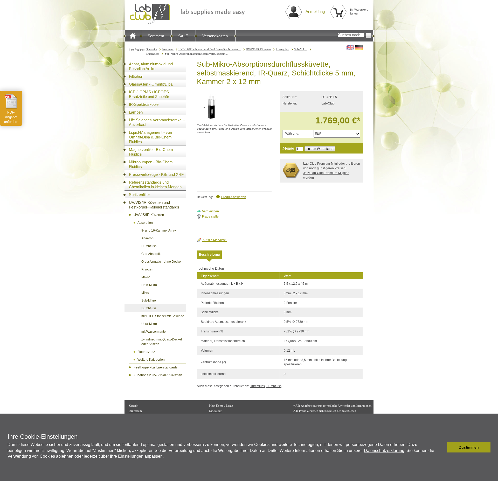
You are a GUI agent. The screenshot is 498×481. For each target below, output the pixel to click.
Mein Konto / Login (221, 405)
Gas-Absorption (152, 254)
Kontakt (133, 405)
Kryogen (147, 269)
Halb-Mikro (149, 285)
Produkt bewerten (233, 197)
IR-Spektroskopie (143, 104)
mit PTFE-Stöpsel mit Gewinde (162, 316)
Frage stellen (211, 216)
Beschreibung (209, 254)
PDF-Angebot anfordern (11, 117)
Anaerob (147, 238)
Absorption (282, 49)
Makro (145, 277)
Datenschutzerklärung (384, 450)
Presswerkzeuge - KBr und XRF (156, 174)
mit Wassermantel (154, 331)
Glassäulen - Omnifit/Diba (150, 84)
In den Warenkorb (320, 149)
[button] (441, 447)
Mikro (145, 293)
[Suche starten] (368, 35)
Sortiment (156, 36)
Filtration (136, 76)
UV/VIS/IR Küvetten (258, 49)
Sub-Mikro (300, 49)
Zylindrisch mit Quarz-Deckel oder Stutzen (161, 342)
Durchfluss (152, 53)
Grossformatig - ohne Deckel (161, 261)
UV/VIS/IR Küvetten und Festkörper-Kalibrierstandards (154, 204)
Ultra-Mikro (149, 324)
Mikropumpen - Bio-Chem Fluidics (151, 164)
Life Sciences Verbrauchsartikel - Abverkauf (157, 122)
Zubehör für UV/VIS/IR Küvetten (158, 375)
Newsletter (215, 410)
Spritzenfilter (139, 194)
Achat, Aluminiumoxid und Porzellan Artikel (151, 66)
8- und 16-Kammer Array (158, 230)
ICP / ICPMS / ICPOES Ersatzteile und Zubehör (149, 94)
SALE (183, 36)
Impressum (135, 410)
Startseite (151, 49)
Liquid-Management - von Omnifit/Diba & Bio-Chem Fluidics (150, 137)
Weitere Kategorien (151, 359)
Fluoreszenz (146, 352)
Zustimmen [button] (469, 447)
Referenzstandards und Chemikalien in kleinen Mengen (155, 184)
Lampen (136, 112)
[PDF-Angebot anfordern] (11, 101)
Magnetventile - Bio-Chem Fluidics (151, 151)
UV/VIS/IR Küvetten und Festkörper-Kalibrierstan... (209, 49)
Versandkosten (215, 36)
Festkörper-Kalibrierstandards (156, 367)
